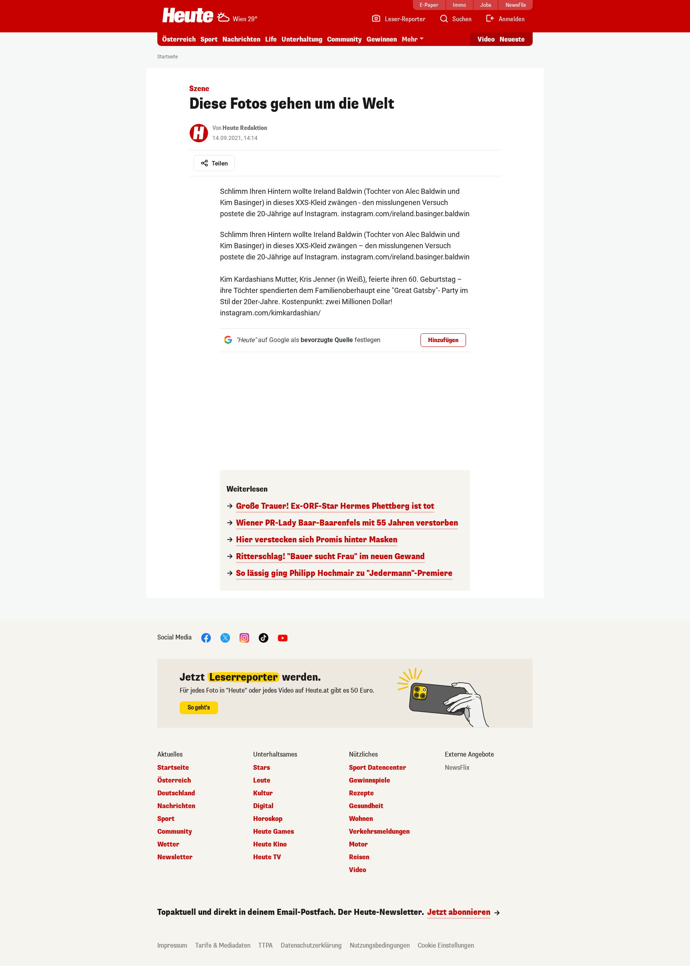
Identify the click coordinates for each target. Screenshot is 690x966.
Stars (261, 768)
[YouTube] (283, 637)
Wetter (168, 844)
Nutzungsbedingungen (380, 945)
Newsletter (174, 857)
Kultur (263, 793)
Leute (261, 781)
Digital (263, 806)
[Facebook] (206, 637)
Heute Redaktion (244, 128)
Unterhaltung (302, 39)
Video (486, 39)
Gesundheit (366, 806)
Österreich (179, 39)
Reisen (359, 857)
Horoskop (267, 819)
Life (271, 39)
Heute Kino (270, 844)
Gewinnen (382, 39)
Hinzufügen (443, 340)
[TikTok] (263, 637)
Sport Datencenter (377, 768)
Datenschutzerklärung (311, 945)
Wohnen (361, 819)
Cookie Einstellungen (446, 945)
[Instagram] (244, 637)
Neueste (512, 39)
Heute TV (267, 857)
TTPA (265, 945)
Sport (209, 39)
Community (344, 39)
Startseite (167, 57)
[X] (225, 637)
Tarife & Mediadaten (222, 945)
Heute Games (273, 832)
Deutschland (176, 793)
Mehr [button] (410, 39)
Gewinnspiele (369, 781)
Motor (358, 844)
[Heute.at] (188, 15)
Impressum (172, 945)
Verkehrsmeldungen (379, 832)
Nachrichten (176, 806)
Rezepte (361, 793)
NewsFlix (457, 768)
